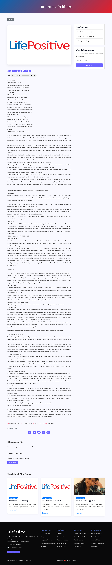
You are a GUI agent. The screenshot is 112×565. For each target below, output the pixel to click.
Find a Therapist (45, 533)
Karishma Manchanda (97, 543)
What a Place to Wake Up (85, 32)
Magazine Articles (46, 540)
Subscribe (89, 65)
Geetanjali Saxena (96, 540)
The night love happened (85, 41)
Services (43, 546)
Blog (42, 537)
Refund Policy (61, 546)
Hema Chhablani (96, 537)
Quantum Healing (79, 543)
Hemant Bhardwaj (96, 533)
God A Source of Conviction (86, 36)
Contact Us (60, 537)
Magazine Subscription (48, 543)
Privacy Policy (61, 543)
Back (11, 19)
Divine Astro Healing (80, 537)
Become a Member (13, 552)
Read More (13, 510)
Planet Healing (78, 540)
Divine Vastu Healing (80, 533)
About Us (60, 533)
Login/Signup (13, 462)
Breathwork (77, 546)
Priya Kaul (94, 546)
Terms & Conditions (63, 540)
